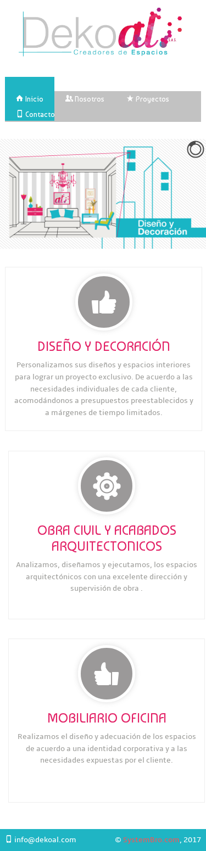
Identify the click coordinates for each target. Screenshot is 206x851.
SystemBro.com (151, 840)
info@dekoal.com (44, 840)
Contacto (39, 114)
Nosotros (88, 98)
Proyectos (151, 98)
